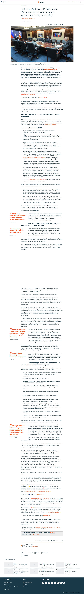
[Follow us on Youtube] (49, 583)
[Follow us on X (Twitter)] (46, 583)
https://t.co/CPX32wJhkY (31, 491)
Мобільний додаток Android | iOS (11, 587)
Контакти (25, 587)
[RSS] (58, 583)
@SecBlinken (34, 507)
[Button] (49, 24)
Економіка (15, 563)
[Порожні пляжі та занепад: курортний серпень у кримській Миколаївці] (60, 571)
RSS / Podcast (7, 589)
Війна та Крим (42, 563)
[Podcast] (60, 583)
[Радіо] (80, 2)
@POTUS (24, 90)
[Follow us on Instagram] (55, 583)
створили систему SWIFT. (50, 124)
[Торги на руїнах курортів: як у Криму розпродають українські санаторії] (8, 564)
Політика (23, 6)
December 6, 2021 (47, 515)
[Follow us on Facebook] (43, 583)
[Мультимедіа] (76, 2)
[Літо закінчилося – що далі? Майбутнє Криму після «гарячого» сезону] (60, 564)
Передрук (25, 584)
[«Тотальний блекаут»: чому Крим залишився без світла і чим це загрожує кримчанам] (34, 571)
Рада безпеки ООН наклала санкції (37, 179)
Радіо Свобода (32, 18)
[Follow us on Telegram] (52, 583)
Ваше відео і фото (8, 582)
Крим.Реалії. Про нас (27, 582)
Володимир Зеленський (37, 498)
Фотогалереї (67, 570)
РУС (69, 2)
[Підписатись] (63, 583)
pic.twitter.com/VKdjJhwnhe (28, 94)
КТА (73, 2)
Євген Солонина (25, 18)
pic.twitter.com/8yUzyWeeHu (44, 491)
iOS (33, 534)
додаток (52, 532)
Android (37, 534)
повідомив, (46, 498)
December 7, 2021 (43, 98)
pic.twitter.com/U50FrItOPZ (54, 512)
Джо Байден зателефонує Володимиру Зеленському (48, 527)
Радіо (5, 584)
